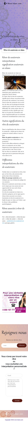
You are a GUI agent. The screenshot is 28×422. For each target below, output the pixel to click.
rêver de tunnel (10, 217)
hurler (4, 200)
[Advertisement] (14, 21)
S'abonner (22, 345)
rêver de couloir (11, 219)
